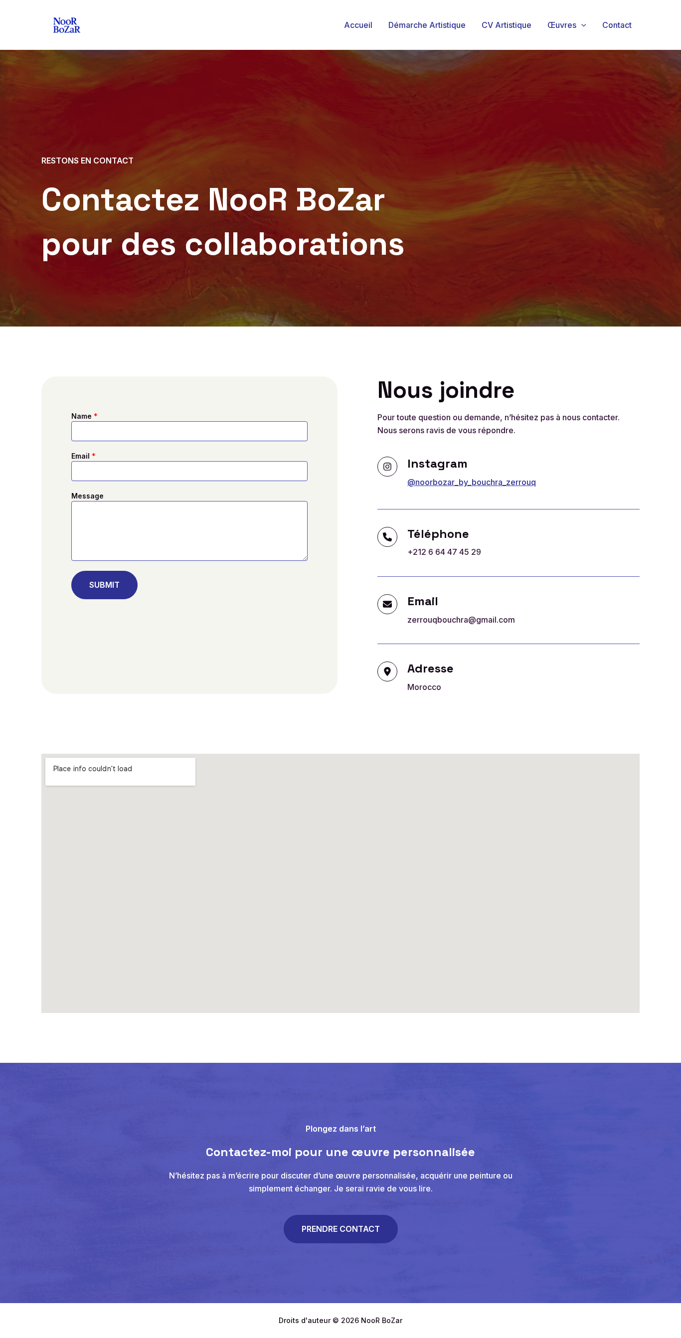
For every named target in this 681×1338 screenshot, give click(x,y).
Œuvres (561, 25)
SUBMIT (104, 585)
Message (87, 496)
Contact (617, 25)
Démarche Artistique (427, 25)
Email (83, 456)
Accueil (358, 25)
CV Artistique (506, 25)
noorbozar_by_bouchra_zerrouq (475, 482)
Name (84, 416)
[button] (581, 25)
